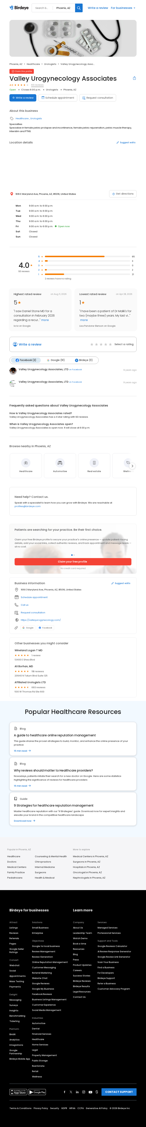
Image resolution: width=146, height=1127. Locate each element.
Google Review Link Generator (114, 956)
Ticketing (14, 1021)
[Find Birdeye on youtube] (90, 1092)
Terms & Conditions (20, 1108)
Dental (36, 1028)
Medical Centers (16, 867)
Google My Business (43, 988)
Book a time (79, 943)
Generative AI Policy (97, 1108)
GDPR (64, 1108)
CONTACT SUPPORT (119, 1092)
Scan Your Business (108, 962)
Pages (12, 943)
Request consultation (100, 98)
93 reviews (37, 85)
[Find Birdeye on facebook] (64, 1092)
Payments (15, 986)
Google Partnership (15, 1052)
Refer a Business (107, 983)
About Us (78, 927)
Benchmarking (17, 1015)
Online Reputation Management (50, 962)
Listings (13, 927)
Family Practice (16, 872)
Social (12, 970)
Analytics (14, 1039)
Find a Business (106, 967)
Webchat (14, 965)
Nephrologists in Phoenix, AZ (89, 877)
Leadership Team (82, 933)
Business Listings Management (49, 999)
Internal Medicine (45, 867)
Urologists (50, 64)
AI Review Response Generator (114, 951)
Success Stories (81, 975)
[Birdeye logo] (19, 8)
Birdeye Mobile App (19, 1058)
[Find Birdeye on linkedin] (77, 1092)
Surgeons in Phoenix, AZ (86, 861)
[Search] (79, 8)
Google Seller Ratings (16, 950)
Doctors (11, 861)
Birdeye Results (81, 986)
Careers (77, 970)
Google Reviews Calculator (112, 946)
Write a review (98, 8)
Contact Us (79, 996)
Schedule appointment (59, 98)
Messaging (15, 999)
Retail (35, 1071)
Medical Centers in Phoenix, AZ (90, 856)
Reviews (13, 933)
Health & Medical (44, 877)
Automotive (38, 1023)
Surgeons (40, 872)
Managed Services (108, 927)
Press (76, 959)
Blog (75, 954)
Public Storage (40, 1060)
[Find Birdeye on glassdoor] (97, 1092)
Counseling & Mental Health (51, 856)
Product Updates (82, 965)
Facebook (47, 627)
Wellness (37, 1076)
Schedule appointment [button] (34, 597)
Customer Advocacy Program (114, 988)
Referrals (14, 938)
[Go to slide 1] (72, 555)
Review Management (43, 951)
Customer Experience (44, 1004)
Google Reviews (40, 983)
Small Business (40, 927)
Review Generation (42, 956)
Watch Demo (80, 938)
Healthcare (33, 64)
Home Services (40, 1044)
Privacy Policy (41, 1108)
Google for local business (46, 946)
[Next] (132, 466)
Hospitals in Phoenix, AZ (86, 867)
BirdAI (12, 1034)
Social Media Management (46, 1010)
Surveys (13, 1005)
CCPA (80, 1108)
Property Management (44, 1055)
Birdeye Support (106, 978)
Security (54, 1108)
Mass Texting (16, 981)
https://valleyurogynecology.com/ (41, 620)
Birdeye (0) (86, 360)
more (44, 320)
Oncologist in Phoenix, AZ (87, 872)
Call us (24, 605)
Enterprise (37, 933)
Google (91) (58, 360)
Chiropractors (43, 861)
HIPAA (72, 1108)
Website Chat (40, 978)
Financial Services (41, 1033)
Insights (13, 1010)
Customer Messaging (44, 967)
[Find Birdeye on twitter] (71, 1092)
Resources (78, 949)
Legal (35, 1049)
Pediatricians (14, 877)
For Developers (106, 972)
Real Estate (38, 1065)
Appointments (17, 976)
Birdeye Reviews (82, 981)
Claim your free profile (72, 561)
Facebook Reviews (42, 994)
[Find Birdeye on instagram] (83, 1092)
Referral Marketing (42, 972)
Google (29, 627)
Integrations (16, 1044)
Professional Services (109, 933)
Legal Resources (82, 991)
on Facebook (75, 369)
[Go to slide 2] (74, 555)
